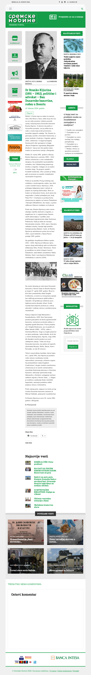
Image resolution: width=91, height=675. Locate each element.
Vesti (33, 81)
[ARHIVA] (15, 90)
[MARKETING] (15, 73)
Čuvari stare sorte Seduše (22, 570)
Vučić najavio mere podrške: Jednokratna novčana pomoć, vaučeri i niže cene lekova (72, 62)
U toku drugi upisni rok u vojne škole (72, 262)
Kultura (12, 536)
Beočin (26, 565)
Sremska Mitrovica (60, 565)
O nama (53, 671)
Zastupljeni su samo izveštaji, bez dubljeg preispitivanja (73, 139)
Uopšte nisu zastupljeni (75, 130)
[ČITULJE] (15, 55)
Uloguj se (73, 2)
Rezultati (71, 164)
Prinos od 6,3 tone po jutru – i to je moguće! (73, 236)
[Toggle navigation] (10, 9)
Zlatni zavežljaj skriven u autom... (62, 540)
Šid (81, 233)
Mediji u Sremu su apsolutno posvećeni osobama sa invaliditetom (74, 151)
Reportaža (67, 89)
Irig (72, 89)
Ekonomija (73, 54)
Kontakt (76, 671)
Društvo (28, 81)
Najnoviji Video (71, 210)
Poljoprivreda (68, 90)
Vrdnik (76, 89)
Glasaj (70, 159)
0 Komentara (52, 81)
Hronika (58, 536)
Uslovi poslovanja (64, 671)
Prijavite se (73, 347)
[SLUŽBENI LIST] (15, 38)
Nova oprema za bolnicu (61, 570)
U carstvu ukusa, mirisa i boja (71, 94)
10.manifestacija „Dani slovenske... (21, 540)
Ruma (22, 536)
